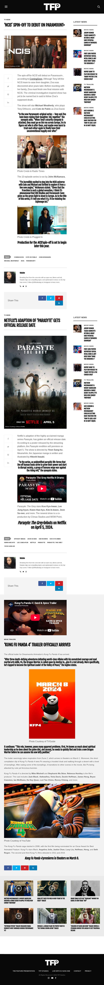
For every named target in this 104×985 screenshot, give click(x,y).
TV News (7, 19)
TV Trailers (89, 84)
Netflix (33, 542)
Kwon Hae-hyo (9, 542)
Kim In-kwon (43, 539)
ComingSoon (36, 79)
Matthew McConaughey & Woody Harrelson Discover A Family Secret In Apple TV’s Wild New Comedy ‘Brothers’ (90, 94)
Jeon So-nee (32, 539)
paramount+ (31, 261)
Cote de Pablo (31, 257)
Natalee (22, 273)
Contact (77, 971)
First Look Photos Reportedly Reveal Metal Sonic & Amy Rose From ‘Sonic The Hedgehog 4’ (90, 59)
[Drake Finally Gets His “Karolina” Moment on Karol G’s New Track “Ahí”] (85, 888)
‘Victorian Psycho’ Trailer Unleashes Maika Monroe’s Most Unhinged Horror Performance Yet (18, 928)
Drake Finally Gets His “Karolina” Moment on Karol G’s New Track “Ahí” (85, 899)
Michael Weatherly (11, 261)
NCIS (22, 261)
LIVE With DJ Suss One (61, 971)
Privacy (88, 971)
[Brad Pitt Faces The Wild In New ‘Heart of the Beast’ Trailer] (52, 888)
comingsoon (19, 257)
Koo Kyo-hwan (55, 539)
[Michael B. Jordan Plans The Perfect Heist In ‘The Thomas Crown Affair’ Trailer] (52, 916)
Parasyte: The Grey (54, 542)
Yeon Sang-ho (9, 546)
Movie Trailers (10, 639)
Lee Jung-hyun (22, 542)
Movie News (89, 30)
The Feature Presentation (24, 971)
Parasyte (41, 542)
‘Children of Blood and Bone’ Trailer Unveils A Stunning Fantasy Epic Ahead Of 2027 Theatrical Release (85, 928)
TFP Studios (43, 971)
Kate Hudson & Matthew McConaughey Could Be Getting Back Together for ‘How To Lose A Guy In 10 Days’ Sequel (90, 118)
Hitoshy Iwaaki (19, 539)
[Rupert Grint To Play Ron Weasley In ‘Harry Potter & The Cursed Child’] (77, 72)
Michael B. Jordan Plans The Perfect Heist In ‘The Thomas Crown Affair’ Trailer (50, 927)
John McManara (45, 257)
